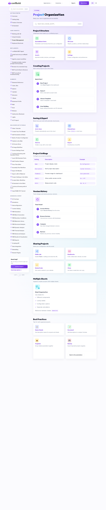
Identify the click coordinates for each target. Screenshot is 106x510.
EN (93, 3)
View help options (15, 270)
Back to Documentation (76, 355)
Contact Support (19, 266)
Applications (47, 3)
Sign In (73, 3)
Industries (58, 3)
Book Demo (84, 3)
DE (96, 3)
